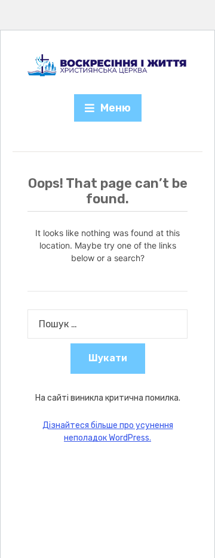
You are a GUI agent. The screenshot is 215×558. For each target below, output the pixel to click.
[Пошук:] (107, 324)
